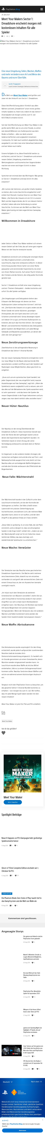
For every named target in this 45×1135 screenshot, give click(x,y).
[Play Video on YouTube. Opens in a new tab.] (16, 1053)
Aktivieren (22, 1130)
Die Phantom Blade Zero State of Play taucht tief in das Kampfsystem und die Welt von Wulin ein (21, 899)
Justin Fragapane (15, 84)
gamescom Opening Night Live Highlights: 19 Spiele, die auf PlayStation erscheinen (32, 1030)
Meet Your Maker (21, 95)
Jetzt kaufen (13, 802)
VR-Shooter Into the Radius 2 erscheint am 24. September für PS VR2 (32, 1063)
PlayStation (13, 9)
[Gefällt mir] (15, 846)
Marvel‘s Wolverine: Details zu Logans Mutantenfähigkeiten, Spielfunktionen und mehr (32, 957)
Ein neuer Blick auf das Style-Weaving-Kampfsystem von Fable (31, 975)
